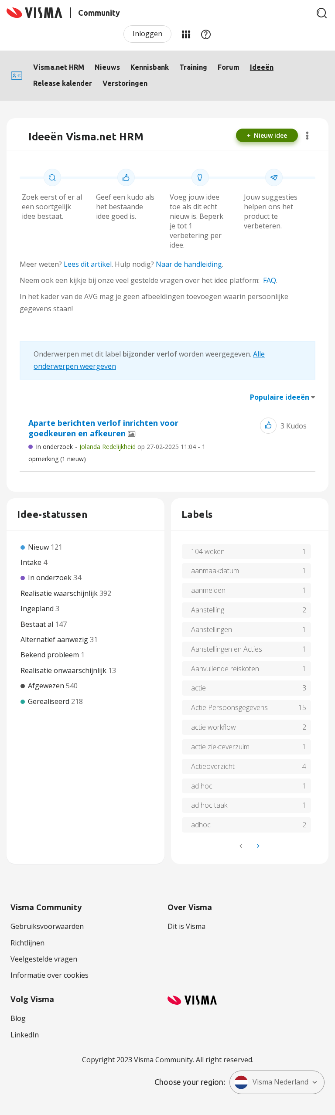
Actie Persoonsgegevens (229, 707)
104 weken (208, 551)
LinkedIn (24, 1035)
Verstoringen (125, 83)
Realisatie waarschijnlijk (60, 593)
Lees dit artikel (88, 264)
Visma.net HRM (58, 67)
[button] (268, 426)
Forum (228, 67)
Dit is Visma (186, 926)
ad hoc (201, 786)
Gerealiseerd (49, 701)
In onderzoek (54, 446)
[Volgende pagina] (257, 846)
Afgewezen (47, 685)
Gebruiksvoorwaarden (47, 926)
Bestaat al (38, 624)
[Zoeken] (321, 13)
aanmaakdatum (215, 570)
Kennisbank (149, 67)
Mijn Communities (186, 34)
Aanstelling (207, 610)
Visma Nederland (280, 1082)
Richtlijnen (27, 943)
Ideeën (261, 67)
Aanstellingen (211, 629)
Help (206, 34)
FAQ (269, 280)
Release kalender (62, 83)
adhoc (201, 824)
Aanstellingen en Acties (226, 649)
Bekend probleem (51, 654)
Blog (18, 1018)
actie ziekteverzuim (220, 746)
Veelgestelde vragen (43, 959)
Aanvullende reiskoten (225, 668)
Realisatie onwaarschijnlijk (64, 670)
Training (193, 67)
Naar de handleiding (189, 264)
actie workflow (213, 727)
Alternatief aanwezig (55, 639)
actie (198, 688)
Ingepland (38, 608)
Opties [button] (307, 135)
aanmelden (208, 590)
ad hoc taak (209, 805)
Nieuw (39, 547)
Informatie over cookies (49, 975)
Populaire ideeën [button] (279, 397)
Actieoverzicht (213, 766)
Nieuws (107, 67)
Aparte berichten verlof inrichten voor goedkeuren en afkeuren (103, 428)
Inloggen (147, 33)
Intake (32, 562)
